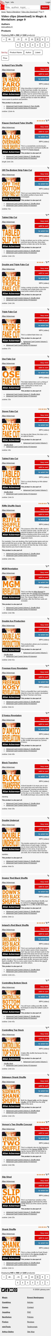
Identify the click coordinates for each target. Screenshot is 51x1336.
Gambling (6, 1302)
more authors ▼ (7, 27)
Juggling (6, 1312)
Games (5, 1307)
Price (5, 58)
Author (28, 52)
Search (44, 7)
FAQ (29, 1312)
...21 (18, 39)
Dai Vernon (43, 1147)
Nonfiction (7, 1317)
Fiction (5, 1322)
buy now (44, 69)
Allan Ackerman (8, 70)
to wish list (43, 79)
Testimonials (32, 1327)
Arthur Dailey (8, 1332)
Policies (30, 1317)
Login (48, 2)
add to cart (43, 74)
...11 (25, 39)
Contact (30, 1307)
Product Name (16, 52)
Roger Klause (34, 150)
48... (10, 39)
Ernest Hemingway (35, 1297)
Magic (4, 1297)
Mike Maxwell (39, 592)
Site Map (31, 1332)
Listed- (38, 52)
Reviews (30, 1322)
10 (32, 39)
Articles (30, 1302)
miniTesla (6, 1327)
